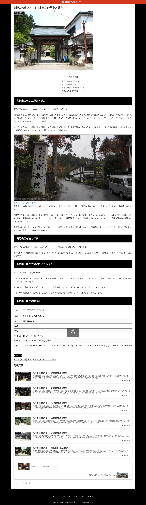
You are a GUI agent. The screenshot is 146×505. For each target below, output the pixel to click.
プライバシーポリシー (79, 498)
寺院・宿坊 (19, 355)
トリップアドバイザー (28, 203)
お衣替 (17, 359)
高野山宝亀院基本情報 (70, 91)
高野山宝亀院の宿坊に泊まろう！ (74, 88)
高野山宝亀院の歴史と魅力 (71, 81)
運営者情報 (90, 496)
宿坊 (30, 359)
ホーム (55, 496)
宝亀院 (24, 359)
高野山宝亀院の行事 (69, 84)
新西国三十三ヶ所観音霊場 (48, 359)
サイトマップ (67, 496)
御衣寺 (36, 359)
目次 (70, 77)
